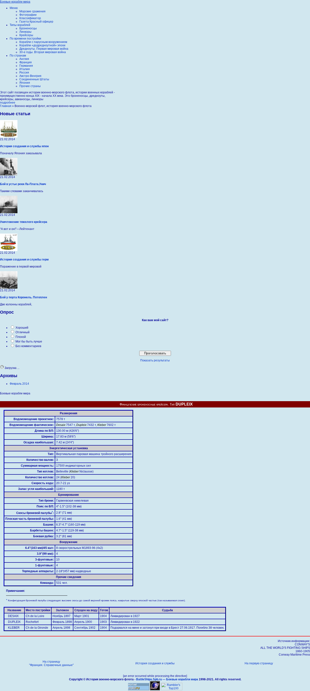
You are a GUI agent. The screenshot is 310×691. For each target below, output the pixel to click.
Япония (24, 82)
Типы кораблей (20, 25)
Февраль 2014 (19, 383)
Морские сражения (32, 11)
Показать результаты (155, 360)
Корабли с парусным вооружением (43, 42)
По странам (18, 55)
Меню (14, 8)
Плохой (21, 337)
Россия (24, 72)
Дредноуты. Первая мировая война (43, 48)
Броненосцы (28, 28)
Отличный (23, 332)
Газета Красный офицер (36, 21)
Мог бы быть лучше (29, 341)
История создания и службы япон (24, 146)
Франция (25, 62)
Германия (26, 65)
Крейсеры (26, 35)
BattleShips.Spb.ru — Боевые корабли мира (167, 679)
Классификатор (30, 18)
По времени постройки (25, 38)
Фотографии (28, 14)
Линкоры (25, 31)
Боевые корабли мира (15, 1)
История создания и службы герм (24, 259)
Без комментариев (28, 346)
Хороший (22, 327)
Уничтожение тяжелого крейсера (23, 222)
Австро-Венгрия (30, 76)
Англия (24, 59)
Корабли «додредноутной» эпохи (42, 45)
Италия (24, 69)
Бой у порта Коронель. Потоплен (23, 297)
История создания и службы (155, 663)
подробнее (7, 102)
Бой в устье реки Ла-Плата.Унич (23, 184)
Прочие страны (30, 86)
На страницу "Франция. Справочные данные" (51, 663)
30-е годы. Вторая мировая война (42, 52)
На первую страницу (259, 663)
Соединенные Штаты (34, 79)
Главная (5, 106)
